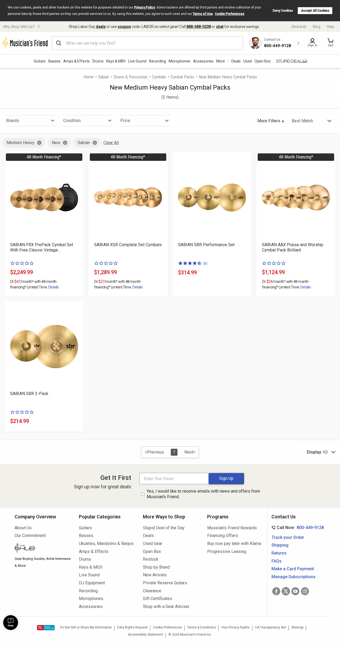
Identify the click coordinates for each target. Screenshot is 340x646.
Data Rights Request (132, 627)
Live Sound (137, 61)
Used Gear (152, 543)
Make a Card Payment (292, 568)
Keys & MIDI (115, 61)
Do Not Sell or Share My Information (86, 627)
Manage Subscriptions (293, 576)
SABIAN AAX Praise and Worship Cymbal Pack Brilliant (292, 247)
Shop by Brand (156, 567)
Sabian (103, 76)
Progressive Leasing (226, 551)
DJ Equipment (92, 582)
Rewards (299, 26)
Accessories (203, 61)
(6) (205, 263)
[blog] (43, 548)
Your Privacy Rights (235, 627)
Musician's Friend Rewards (232, 527)
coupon (124, 26)
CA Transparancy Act (270, 627)
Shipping (279, 545)
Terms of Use (203, 14)
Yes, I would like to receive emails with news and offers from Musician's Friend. (203, 494)
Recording (157, 61)
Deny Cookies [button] (283, 10)
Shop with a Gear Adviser (166, 606)
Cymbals (159, 76)
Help (330, 26)
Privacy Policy (144, 7)
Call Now (296, 527)
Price (125, 120)
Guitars (40, 61)
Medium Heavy (21, 142)
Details (53, 287)
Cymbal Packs (182, 76)
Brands (12, 120)
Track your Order (287, 537)
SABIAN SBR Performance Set (206, 244)
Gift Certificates (157, 598)
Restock (150, 559)
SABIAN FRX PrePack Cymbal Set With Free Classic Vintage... (41, 247)
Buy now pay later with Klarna (234, 543)
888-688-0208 (198, 26)
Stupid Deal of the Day (164, 527)
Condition (72, 120)
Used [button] (247, 61)
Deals (148, 535)
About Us (23, 527)
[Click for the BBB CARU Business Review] (46, 627)
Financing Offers (222, 535)
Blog (316, 26)
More (220, 61)
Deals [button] (236, 61)
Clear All (111, 142)
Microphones (179, 61)
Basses (54, 61)
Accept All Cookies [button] (315, 10)
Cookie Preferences (229, 14)
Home (88, 76)
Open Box (152, 551)
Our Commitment (30, 535)
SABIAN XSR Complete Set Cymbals (128, 244)
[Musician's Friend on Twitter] (286, 591)
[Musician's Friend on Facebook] (276, 591)
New (56, 142)
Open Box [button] (262, 61)
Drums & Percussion (130, 76)
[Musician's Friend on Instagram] (305, 591)
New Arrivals (155, 574)
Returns (279, 553)
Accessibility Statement (145, 634)
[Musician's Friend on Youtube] (295, 591)
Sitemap (297, 627)
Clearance (152, 590)
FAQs (276, 561)
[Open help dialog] (10, 622)
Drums (98, 61)
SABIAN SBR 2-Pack (29, 393)
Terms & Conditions (201, 627)
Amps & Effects (76, 61)
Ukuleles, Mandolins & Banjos (106, 543)
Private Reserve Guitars (165, 582)
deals (101, 26)
